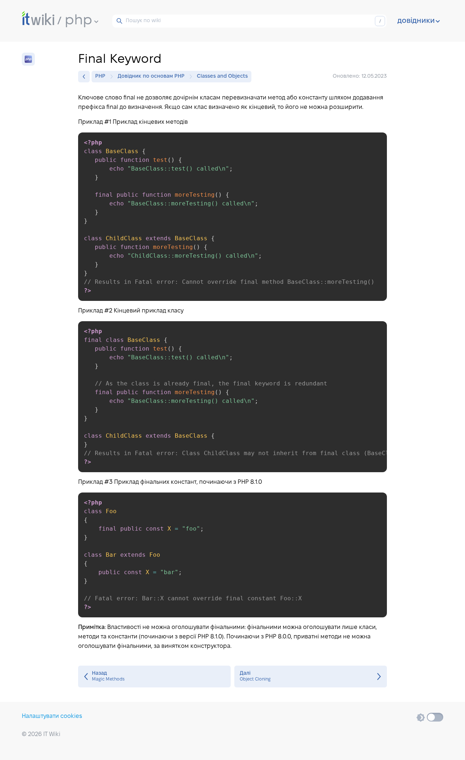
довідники (416, 21)
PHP (100, 76)
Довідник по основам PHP (151, 76)
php (78, 20)
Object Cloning (310, 676)
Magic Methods (154, 676)
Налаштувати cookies (52, 716)
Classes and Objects (222, 76)
